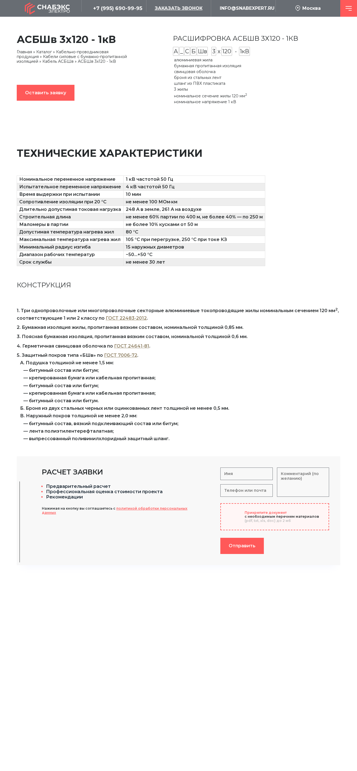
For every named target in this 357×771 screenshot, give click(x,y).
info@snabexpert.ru (247, 8)
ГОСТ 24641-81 (131, 346)
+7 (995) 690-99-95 (117, 8)
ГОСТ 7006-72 (120, 355)
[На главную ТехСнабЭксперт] (49, 8)
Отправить (242, 545)
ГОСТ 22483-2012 (126, 318)
